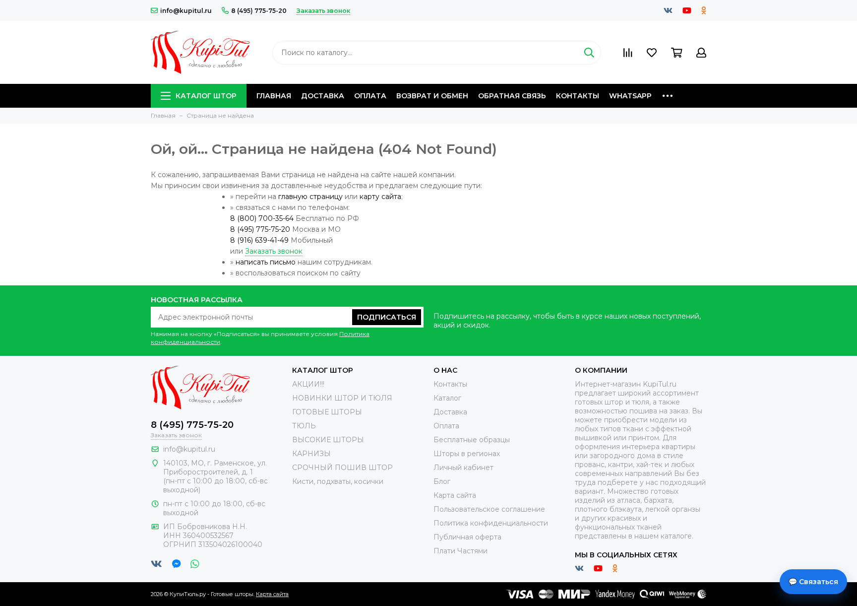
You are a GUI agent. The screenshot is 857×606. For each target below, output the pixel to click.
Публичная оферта (467, 537)
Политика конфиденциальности (490, 523)
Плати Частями (460, 550)
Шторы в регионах (466, 453)
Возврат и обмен (432, 95)
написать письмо (266, 262)
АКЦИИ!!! (308, 384)
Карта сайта (454, 495)
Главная (273, 95)
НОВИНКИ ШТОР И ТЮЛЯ (342, 398)
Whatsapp (630, 95)
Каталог (447, 398)
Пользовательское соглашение (489, 509)
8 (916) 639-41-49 (259, 240)
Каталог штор (206, 95)
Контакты (577, 95)
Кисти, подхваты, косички (337, 481)
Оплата (370, 95)
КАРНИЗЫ (311, 453)
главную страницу (310, 196)
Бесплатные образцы (471, 439)
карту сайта (380, 196)
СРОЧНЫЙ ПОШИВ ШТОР (342, 467)
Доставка (322, 95)
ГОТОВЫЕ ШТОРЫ (327, 411)
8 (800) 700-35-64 (262, 218)
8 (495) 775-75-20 (259, 10)
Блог (441, 481)
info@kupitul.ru (186, 10)
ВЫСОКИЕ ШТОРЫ (328, 439)
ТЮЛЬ (304, 425)
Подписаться (386, 317)
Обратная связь (512, 95)
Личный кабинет (463, 467)
